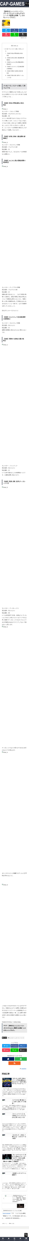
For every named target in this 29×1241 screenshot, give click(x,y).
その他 (4, 1037)
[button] (25, 575)
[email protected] (6, 1213)
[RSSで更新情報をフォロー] (14, 1063)
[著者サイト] (8, 1059)
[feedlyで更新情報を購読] (21, 1059)
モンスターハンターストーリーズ (16, 1037)
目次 (12, 45)
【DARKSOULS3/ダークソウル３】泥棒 (12, 1210)
